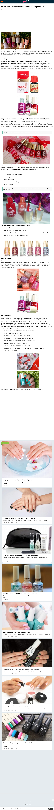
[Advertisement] (27, 22)
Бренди (3, 9)
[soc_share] (53, 800)
